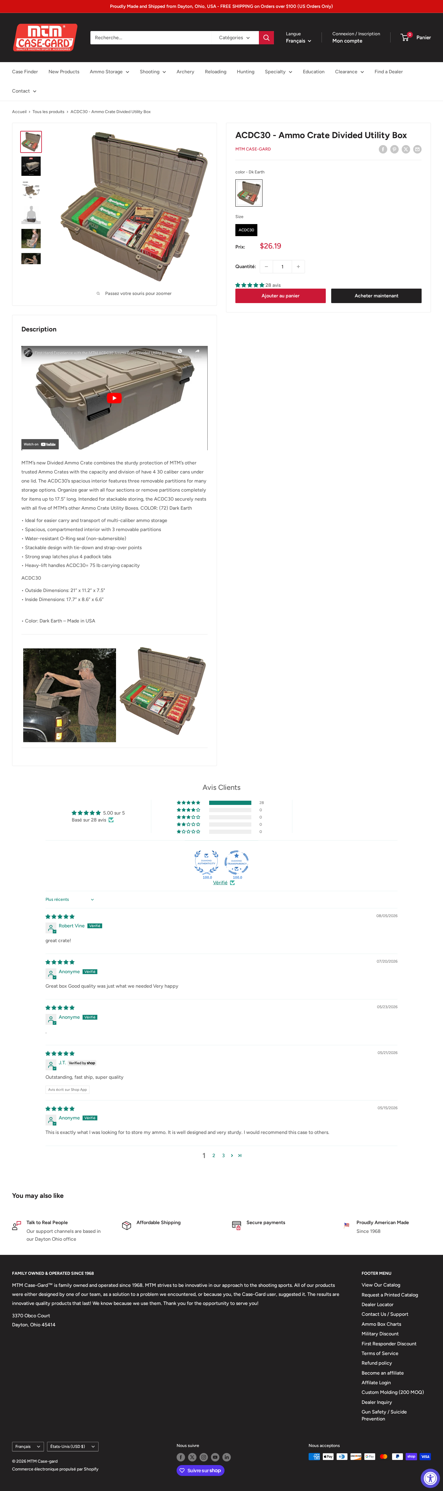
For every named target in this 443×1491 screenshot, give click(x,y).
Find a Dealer (389, 71)
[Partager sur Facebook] (383, 149)
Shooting (149, 71)
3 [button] (223, 1155)
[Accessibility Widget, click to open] (430, 1478)
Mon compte (347, 41)
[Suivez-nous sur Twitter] (192, 1457)
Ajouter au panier (281, 296)
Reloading (215, 71)
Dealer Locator (378, 1304)
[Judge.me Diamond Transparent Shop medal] (237, 862)
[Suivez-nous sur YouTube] (215, 1457)
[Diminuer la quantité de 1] (266, 266)
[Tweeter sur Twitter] (406, 149)
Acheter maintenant (376, 296)
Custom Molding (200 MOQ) (393, 1392)
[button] (250, 285)
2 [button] (213, 1155)
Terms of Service (380, 1353)
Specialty (275, 71)
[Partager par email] (417, 149)
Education (314, 71)
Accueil (19, 111)
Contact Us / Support (385, 1314)
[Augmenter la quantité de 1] (298, 266)
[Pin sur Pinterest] (394, 149)
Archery (185, 71)
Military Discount (380, 1334)
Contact (21, 91)
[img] (60, 917)
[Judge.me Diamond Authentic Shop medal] (206, 862)
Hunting (245, 71)
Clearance (346, 71)
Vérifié (220, 882)
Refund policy (377, 1363)
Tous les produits (48, 111)
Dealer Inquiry (377, 1402)
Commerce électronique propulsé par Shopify (55, 1469)
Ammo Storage (106, 71)
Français (22, 1446)
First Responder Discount (389, 1344)
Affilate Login (376, 1382)
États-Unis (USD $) (67, 1446)
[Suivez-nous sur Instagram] (204, 1457)
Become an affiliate (383, 1373)
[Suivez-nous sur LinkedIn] (226, 1457)
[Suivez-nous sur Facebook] (181, 1457)
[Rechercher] (266, 37)
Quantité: (245, 266)
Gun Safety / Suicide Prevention (384, 1415)
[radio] (248, 193)
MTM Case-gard (253, 149)
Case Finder (25, 71)
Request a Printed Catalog (390, 1295)
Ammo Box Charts (381, 1324)
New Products (64, 71)
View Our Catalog (381, 1285)
